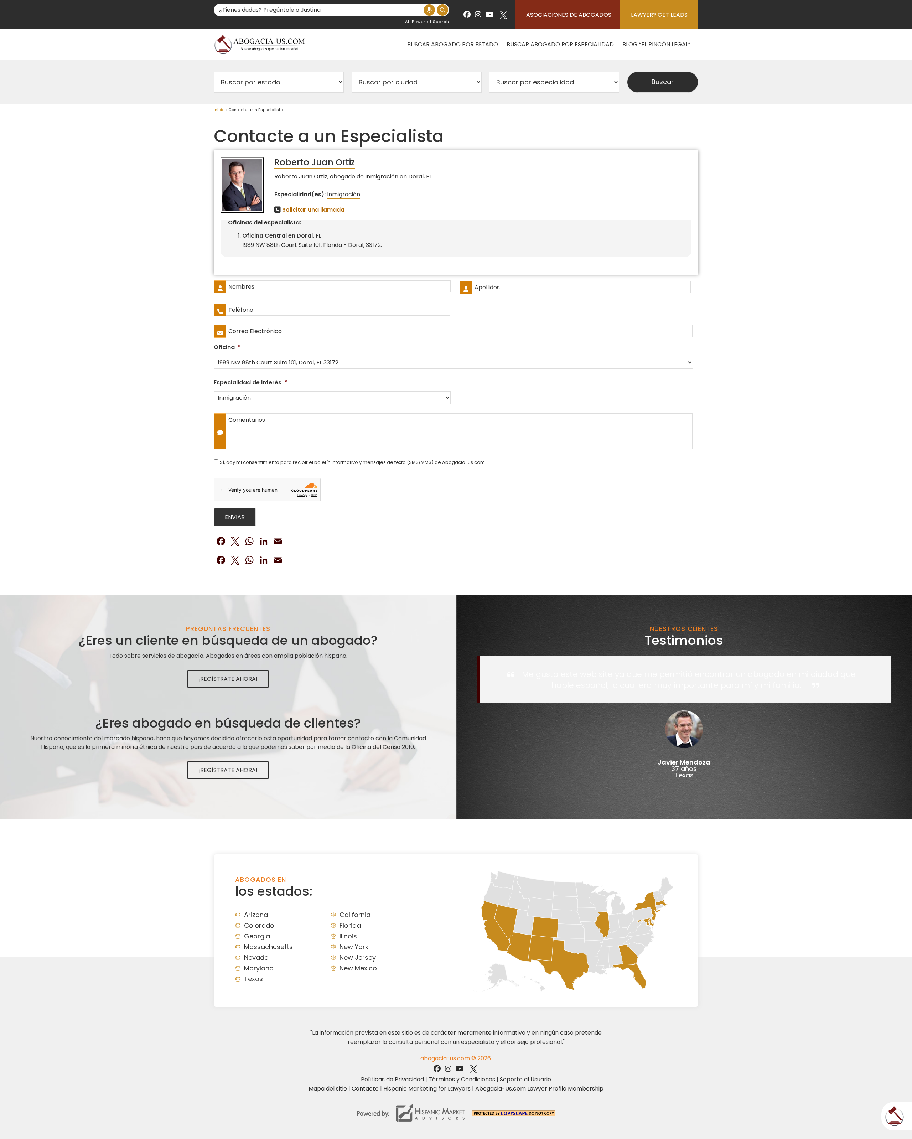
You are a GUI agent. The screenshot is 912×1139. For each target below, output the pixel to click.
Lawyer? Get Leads (659, 15)
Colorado (259, 925)
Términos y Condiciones (462, 1079)
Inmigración (343, 194)
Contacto (365, 1088)
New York (354, 946)
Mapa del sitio (328, 1088)
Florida (350, 925)
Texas (253, 978)
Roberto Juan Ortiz (314, 162)
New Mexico (358, 968)
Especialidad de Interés (250, 383)
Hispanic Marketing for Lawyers (427, 1088)
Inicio (219, 110)
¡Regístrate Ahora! (228, 679)
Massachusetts (268, 946)
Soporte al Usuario (525, 1079)
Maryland (259, 968)
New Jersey (358, 957)
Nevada (256, 957)
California (355, 914)
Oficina (227, 347)
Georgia (257, 936)
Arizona (256, 914)
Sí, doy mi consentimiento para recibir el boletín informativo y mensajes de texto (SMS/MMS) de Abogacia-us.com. (353, 462)
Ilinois (348, 936)
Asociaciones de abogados (568, 15)
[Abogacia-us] (260, 44)
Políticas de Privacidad (392, 1079)
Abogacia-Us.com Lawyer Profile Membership (539, 1088)
